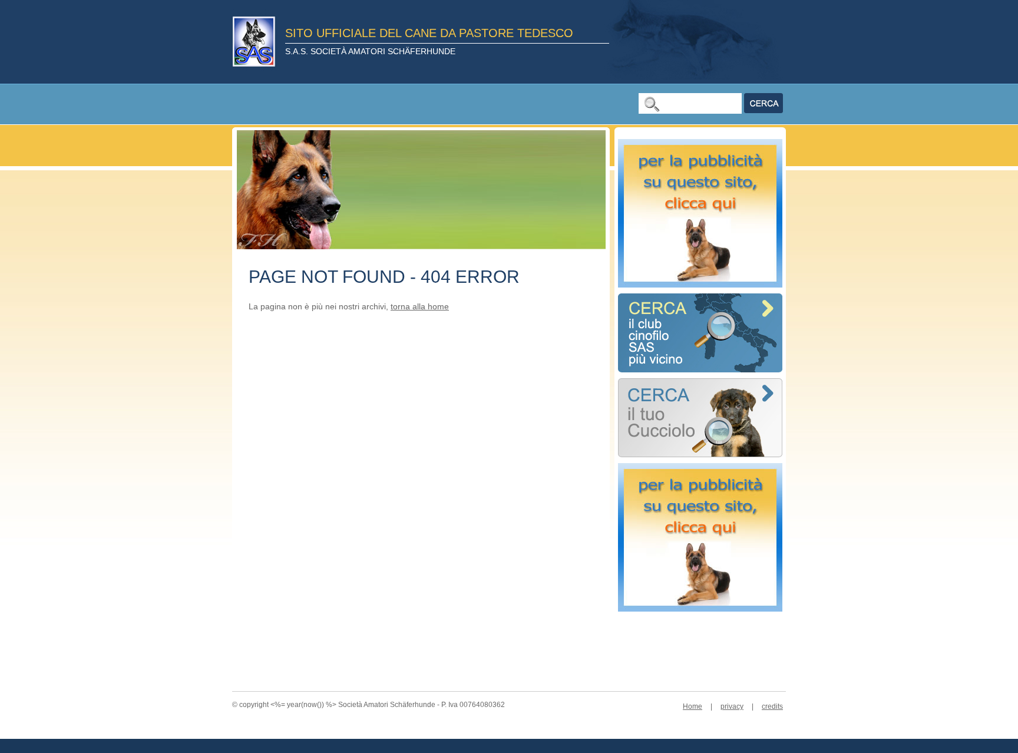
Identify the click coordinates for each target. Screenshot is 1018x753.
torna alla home (420, 306)
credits (772, 706)
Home (692, 706)
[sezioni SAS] (700, 369)
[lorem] (700, 454)
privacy (731, 706)
